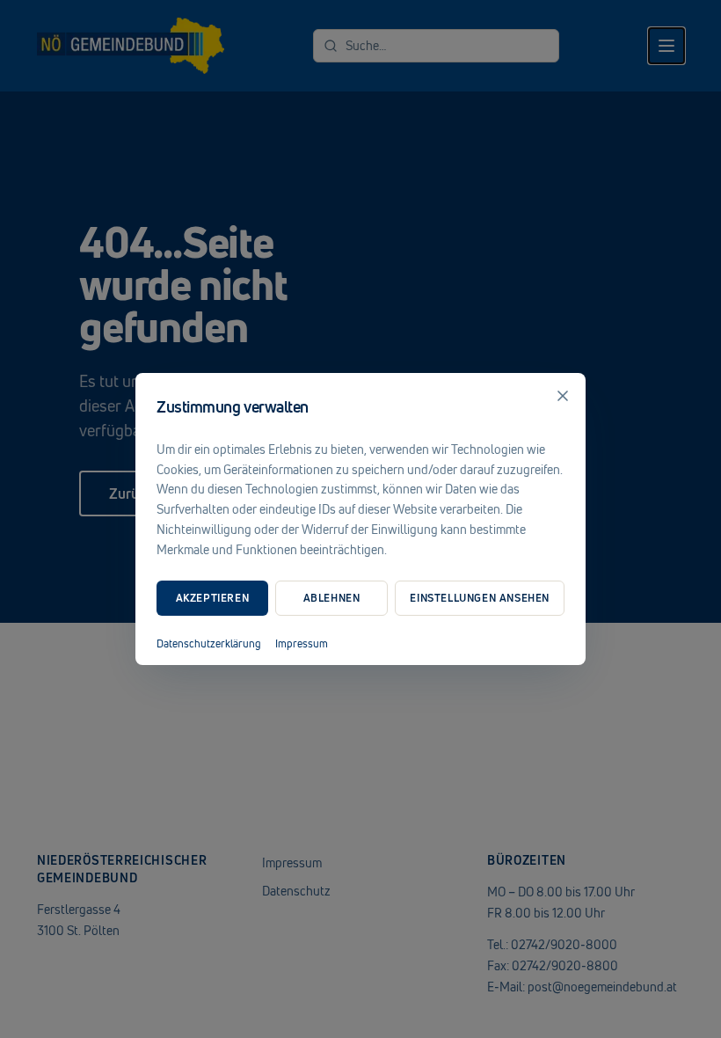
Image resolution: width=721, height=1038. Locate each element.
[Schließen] (563, 396)
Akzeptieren (213, 597)
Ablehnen (331, 597)
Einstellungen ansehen (480, 597)
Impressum (301, 644)
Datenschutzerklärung (209, 644)
